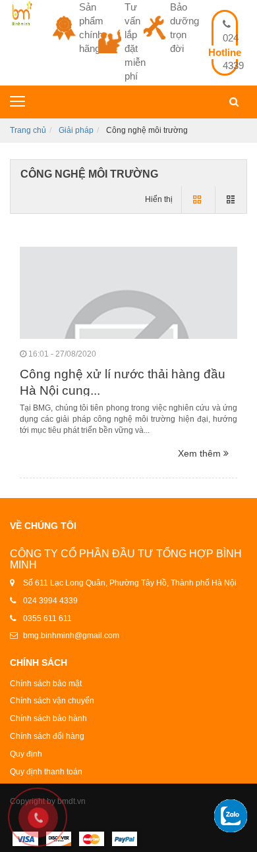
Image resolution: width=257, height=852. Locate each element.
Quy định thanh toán (46, 771)
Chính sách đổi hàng (47, 736)
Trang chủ (28, 130)
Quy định (26, 754)
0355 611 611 (47, 618)
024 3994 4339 (50, 600)
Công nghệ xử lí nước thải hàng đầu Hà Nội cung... (122, 382)
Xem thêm (200, 453)
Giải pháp (76, 130)
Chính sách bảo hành (48, 718)
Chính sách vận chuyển (52, 700)
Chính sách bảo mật (46, 683)
